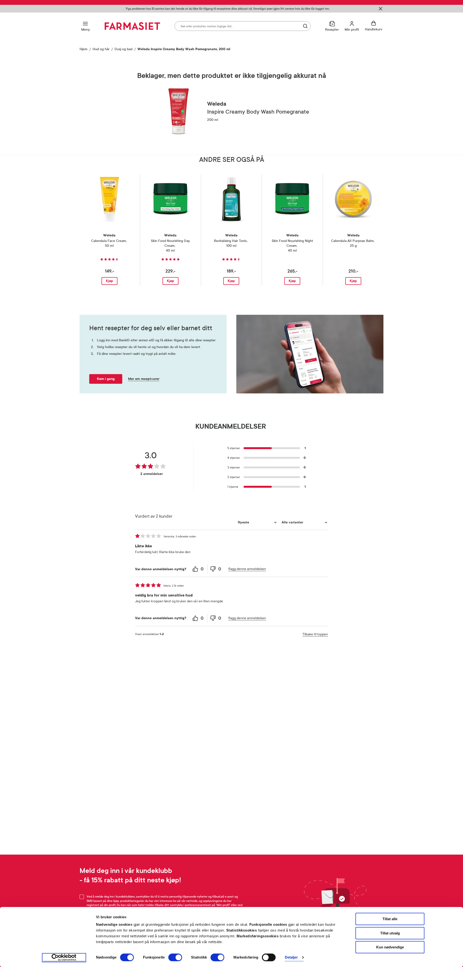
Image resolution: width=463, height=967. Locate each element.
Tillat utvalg (390, 933)
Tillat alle (389, 919)
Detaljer (291, 957)
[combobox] (243, 26)
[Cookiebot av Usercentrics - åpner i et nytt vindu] (64, 957)
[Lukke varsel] (380, 9)
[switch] (175, 957)
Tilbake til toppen (315, 634)
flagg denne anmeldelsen (247, 569)
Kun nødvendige (390, 947)
